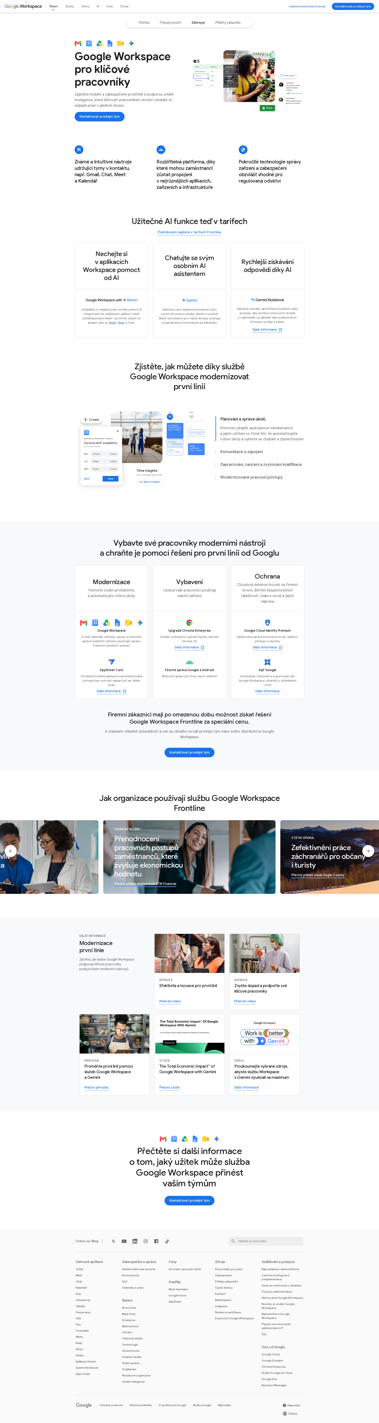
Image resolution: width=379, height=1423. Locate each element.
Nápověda (224, 1405)
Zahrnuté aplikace (89, 1262)
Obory (85, 6)
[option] (144, 22)
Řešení (54, 6)
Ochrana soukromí (111, 1405)
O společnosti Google (172, 1405)
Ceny (109, 6)
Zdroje (124, 6)
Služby (69, 6)
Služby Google (202, 1405)
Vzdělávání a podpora (278, 1262)
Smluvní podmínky (141, 1405)
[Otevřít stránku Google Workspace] (24, 6)
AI (98, 6)
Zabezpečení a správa (139, 1262)
